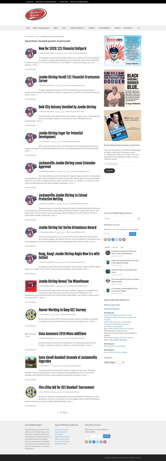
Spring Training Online (62, 429)
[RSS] (105, 239)
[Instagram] (120, 239)
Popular (115, 247)
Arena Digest (59, 434)
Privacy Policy (64, 2)
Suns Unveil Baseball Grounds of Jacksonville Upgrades (68, 359)
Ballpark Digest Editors (48, 53)
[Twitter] (109, 239)
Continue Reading (30, 69)
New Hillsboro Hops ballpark (113, 326)
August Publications (61, 432)
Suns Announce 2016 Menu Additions (62, 334)
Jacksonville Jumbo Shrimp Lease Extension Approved (67, 165)
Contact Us (29, 2)
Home (28, 28)
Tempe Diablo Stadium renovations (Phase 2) (119, 337)
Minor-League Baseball (76, 53)
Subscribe (109, 171)
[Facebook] (113, 239)
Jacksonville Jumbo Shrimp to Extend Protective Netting (63, 197)
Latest (107, 247)
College (91, 28)
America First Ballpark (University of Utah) (118, 315)
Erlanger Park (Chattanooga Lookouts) (116, 324)
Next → (65, 412)
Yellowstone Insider (61, 444)
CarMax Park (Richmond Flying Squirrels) (117, 322)
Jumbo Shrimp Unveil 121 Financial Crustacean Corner (69, 79)
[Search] (138, 218)
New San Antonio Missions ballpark (115, 352)
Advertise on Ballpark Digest (79, 2)
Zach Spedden (45, 141)
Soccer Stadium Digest (62, 441)
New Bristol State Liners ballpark (114, 346)
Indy (63, 28)
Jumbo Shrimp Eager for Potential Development (61, 135)
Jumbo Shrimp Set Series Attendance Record (67, 227)
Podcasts (117, 28)
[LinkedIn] (116, 239)
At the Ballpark (104, 28)
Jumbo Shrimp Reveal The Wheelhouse (64, 281)
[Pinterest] (124, 239)
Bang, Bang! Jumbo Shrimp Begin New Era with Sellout (69, 256)
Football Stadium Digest (62, 437)
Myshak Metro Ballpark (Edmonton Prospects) (119, 328)
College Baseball (66, 314)
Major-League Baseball (41, 28)
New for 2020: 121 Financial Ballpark (62, 48)
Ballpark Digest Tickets (62, 439)
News (85, 53)
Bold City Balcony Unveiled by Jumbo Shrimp (67, 107)
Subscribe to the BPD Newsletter (46, 2)
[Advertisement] (101, 13)
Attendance (128, 28)
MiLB (55, 28)
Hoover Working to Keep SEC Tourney (62, 310)
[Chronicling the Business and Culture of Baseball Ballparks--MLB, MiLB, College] (36, 20)
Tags (122, 247)
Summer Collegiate (77, 28)
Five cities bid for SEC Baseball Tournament (66, 387)
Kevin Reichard (45, 366)
